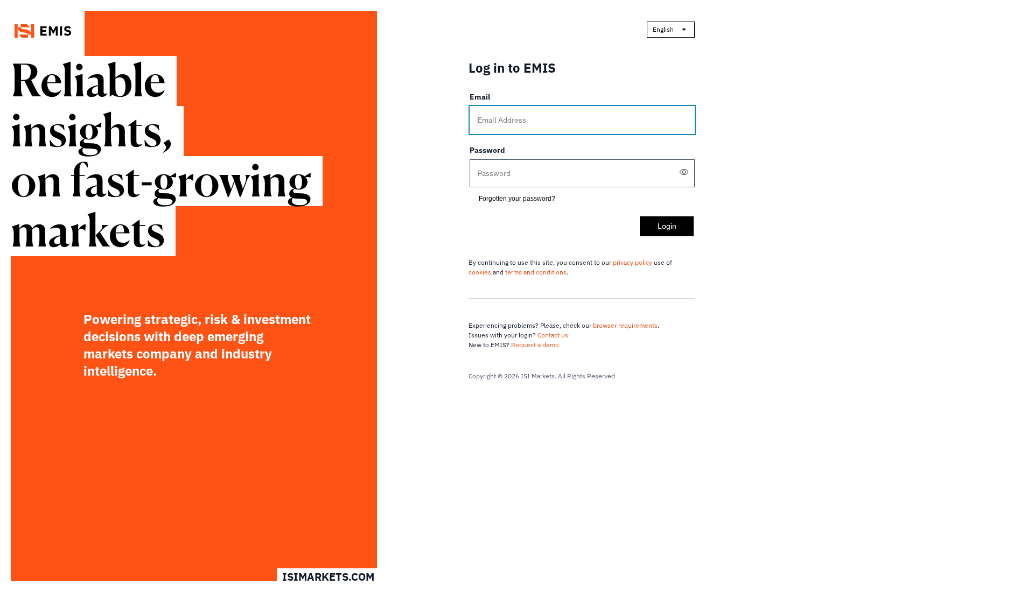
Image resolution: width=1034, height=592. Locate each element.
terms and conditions (536, 272)
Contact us (552, 335)
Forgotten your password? (517, 198)
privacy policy (632, 262)
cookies (480, 272)
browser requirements (625, 325)
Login (667, 226)
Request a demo (535, 345)
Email (480, 97)
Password (487, 150)
